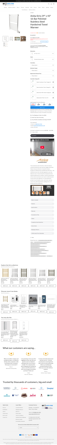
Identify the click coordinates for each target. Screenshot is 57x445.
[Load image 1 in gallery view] (5, 38)
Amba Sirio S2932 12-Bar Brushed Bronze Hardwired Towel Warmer (51, 280)
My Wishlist (5, 409)
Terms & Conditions (19, 415)
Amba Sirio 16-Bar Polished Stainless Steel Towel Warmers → (39, 250)
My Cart (4, 407)
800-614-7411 (39, 124)
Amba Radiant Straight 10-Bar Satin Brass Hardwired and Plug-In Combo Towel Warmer (5, 306)
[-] (33, 104)
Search (4, 411)
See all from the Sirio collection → (8, 266)
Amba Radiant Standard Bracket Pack (33, 306)
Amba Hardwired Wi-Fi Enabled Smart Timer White (42, 306)
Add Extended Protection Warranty (37, 102)
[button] (5, 7)
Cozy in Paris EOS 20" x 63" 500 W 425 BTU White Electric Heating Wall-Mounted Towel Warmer (24, 333)
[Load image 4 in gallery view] (23, 38)
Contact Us (5, 417)
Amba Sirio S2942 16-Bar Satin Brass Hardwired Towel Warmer (5, 280)
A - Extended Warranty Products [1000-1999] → (45, 240)
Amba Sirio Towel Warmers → (35, 254)
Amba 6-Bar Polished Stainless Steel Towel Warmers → (38, 246)
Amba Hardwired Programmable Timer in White (14, 306)
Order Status (5, 413)
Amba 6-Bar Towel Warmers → (35, 247)
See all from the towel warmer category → (9, 319)
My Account (5, 415)
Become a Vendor (19, 419)
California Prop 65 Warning (21, 417)
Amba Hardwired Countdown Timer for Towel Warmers (23, 306)
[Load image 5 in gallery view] (5, 44)
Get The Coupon (44, 41)
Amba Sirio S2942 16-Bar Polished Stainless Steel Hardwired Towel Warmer (14, 280)
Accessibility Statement (20, 421)
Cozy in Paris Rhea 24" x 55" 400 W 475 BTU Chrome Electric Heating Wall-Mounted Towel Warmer (5, 333)
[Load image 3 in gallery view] (17, 38)
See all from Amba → (5, 292)
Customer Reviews (19, 407)
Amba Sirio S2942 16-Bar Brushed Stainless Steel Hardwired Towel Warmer (33, 280)
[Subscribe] (37, 427)
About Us (17, 411)
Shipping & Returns (19, 409)
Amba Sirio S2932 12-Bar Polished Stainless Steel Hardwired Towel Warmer (42, 280)
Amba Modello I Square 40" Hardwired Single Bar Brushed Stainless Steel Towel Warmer (51, 306)
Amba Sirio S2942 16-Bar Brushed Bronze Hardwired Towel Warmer (23, 280)
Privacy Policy (18, 413)
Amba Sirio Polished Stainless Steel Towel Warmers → (38, 253)
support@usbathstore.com (39, 125)
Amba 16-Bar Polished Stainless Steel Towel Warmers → (39, 243)
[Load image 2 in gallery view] (11, 38)
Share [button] (33, 237)
